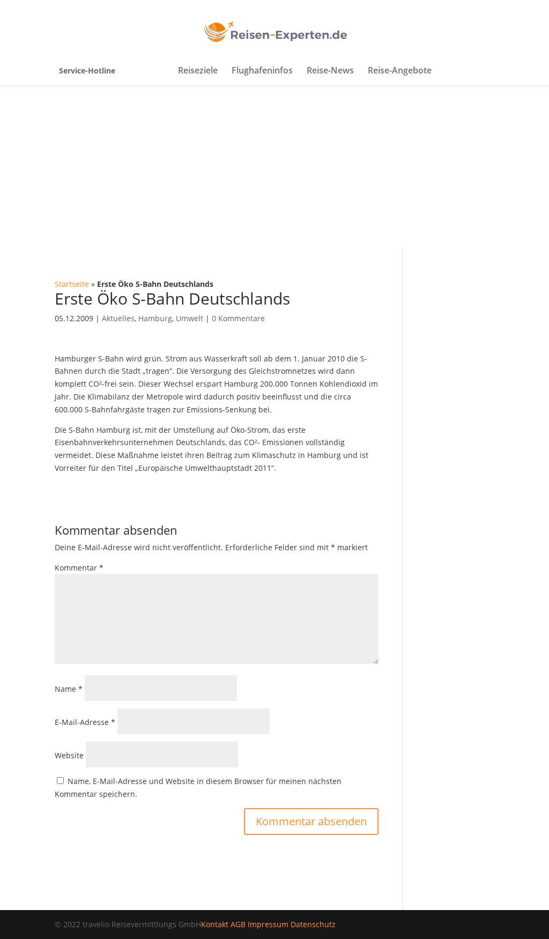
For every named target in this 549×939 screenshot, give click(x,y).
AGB (238, 924)
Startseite (72, 284)
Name (69, 689)
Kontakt (214, 924)
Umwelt (189, 318)
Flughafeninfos (262, 71)
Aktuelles (118, 318)
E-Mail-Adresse (85, 722)
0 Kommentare (238, 318)
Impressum (268, 924)
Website (69, 755)
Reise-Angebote (400, 71)
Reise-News (330, 71)
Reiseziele (198, 71)
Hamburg (155, 318)
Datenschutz (313, 924)
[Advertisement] (274, 166)
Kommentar (79, 568)
